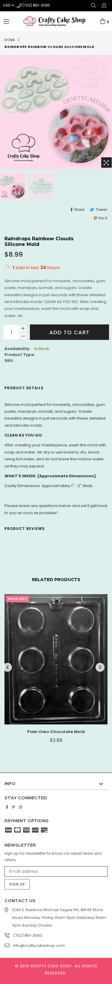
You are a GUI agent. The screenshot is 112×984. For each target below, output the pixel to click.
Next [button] (100, 667)
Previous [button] (7, 667)
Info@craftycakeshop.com (39, 945)
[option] (41, 186)
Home (9, 39)
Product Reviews (24, 528)
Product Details (24, 387)
